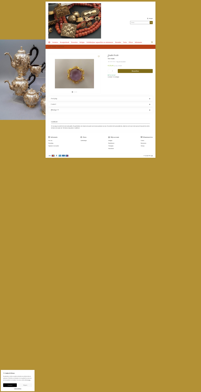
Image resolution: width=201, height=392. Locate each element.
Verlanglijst (110, 145)
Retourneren (143, 143)
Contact (142, 140)
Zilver (131, 42)
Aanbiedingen (84, 140)
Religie (82, 42)
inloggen (151, 18)
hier (29, 380)
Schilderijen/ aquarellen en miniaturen (100, 42)
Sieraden (118, 42)
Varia (125, 42)
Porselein (74, 42)
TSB (152, 155)
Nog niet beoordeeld (120, 61)
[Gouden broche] (74, 93)
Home (49, 46)
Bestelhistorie (111, 143)
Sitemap (142, 145)
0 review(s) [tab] (53, 104)
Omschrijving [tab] (54, 99)
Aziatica (55, 42)
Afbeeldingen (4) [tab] (55, 110)
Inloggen (110, 140)
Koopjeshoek (64, 42)
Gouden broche (60, 46)
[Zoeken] (151, 22)
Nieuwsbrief (111, 148)
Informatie (138, 42)
